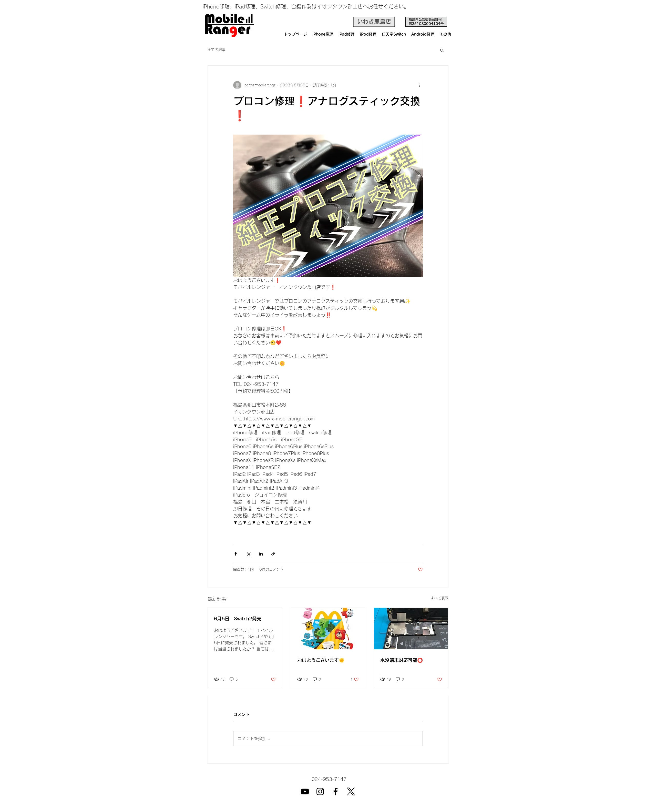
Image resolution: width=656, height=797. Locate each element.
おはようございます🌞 (320, 660)
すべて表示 (439, 598)
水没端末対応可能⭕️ (401, 660)
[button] (441, 50)
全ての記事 (216, 50)
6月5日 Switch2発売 (237, 618)
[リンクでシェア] (273, 553)
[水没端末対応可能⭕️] (411, 628)
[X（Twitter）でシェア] (248, 553)
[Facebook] (336, 791)
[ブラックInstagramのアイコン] (320, 791)
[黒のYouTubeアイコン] (305, 791)
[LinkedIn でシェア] (260, 553)
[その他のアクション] (420, 85)
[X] (351, 791)
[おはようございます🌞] (328, 628)
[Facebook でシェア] (235, 553)
